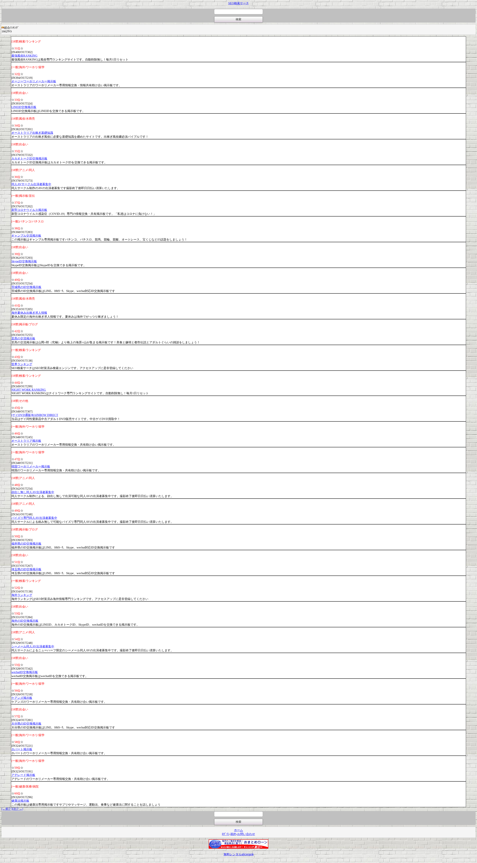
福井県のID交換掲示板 (26, 543)
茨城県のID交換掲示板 (26, 287)
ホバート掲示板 (21, 749)
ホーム (238, 830)
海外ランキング (21, 595)
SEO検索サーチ (238, 3)
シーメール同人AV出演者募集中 (32, 646)
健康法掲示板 (20, 800)
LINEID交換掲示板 (23, 107)
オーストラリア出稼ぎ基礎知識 (32, 132)
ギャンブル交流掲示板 (26, 235)
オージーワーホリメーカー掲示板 (33, 81)
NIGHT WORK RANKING (28, 389)
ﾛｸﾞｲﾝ (225, 834)
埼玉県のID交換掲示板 (26, 569)
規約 (233, 834)
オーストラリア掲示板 (26, 440)
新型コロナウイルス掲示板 (29, 209)
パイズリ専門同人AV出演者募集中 (34, 517)
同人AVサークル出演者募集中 (31, 184)
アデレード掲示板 (23, 775)
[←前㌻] (6, 808)
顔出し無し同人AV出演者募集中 (32, 492)
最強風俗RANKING (24, 55)
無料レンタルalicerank (239, 854)
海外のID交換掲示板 (24, 620)
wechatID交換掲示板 (24, 672)
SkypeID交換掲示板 (24, 261)
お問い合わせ (246, 834)
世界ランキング (21, 364)
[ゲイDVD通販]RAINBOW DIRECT (34, 415)
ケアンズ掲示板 (21, 697)
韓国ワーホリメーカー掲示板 (30, 466)
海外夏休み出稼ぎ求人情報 (29, 312)
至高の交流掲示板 (23, 338)
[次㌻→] (17, 808)
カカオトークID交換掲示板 (29, 158)
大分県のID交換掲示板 (26, 723)
